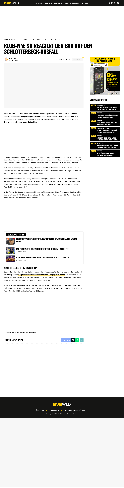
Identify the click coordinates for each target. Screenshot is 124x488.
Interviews (100, 143)
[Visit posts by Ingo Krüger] (6, 59)
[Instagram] (114, 3)
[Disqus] (44, 369)
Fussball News (101, 105)
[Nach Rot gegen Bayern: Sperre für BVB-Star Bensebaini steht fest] (105, 130)
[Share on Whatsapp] (77, 340)
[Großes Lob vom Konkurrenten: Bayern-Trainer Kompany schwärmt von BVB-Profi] (10, 241)
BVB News (14, 40)
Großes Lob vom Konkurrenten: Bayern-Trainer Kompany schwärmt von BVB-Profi (47, 240)
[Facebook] (110, 3)
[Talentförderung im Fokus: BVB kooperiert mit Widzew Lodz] (105, 153)
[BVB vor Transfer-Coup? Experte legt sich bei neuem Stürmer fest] (10, 250)
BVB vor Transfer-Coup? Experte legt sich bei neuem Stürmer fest (42, 249)
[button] (118, 3)
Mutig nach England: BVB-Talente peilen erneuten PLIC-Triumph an (42, 257)
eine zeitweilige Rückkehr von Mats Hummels (40, 168)
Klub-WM (14, 332)
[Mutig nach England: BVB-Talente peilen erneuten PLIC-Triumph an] (10, 258)
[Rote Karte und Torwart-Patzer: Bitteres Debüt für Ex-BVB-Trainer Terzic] (105, 137)
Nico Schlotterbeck (31, 332)
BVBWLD (7, 40)
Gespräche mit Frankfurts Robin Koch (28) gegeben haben (41, 275)
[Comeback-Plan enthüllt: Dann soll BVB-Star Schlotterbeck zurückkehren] (105, 115)
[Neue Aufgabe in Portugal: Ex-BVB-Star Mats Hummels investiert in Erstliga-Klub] (105, 107)
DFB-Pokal (106, 128)
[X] (112, 3)
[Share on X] (66, 59)
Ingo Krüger (12, 58)
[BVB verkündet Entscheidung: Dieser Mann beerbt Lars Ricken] (105, 122)
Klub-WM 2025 (21, 332)
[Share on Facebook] (64, 59)
